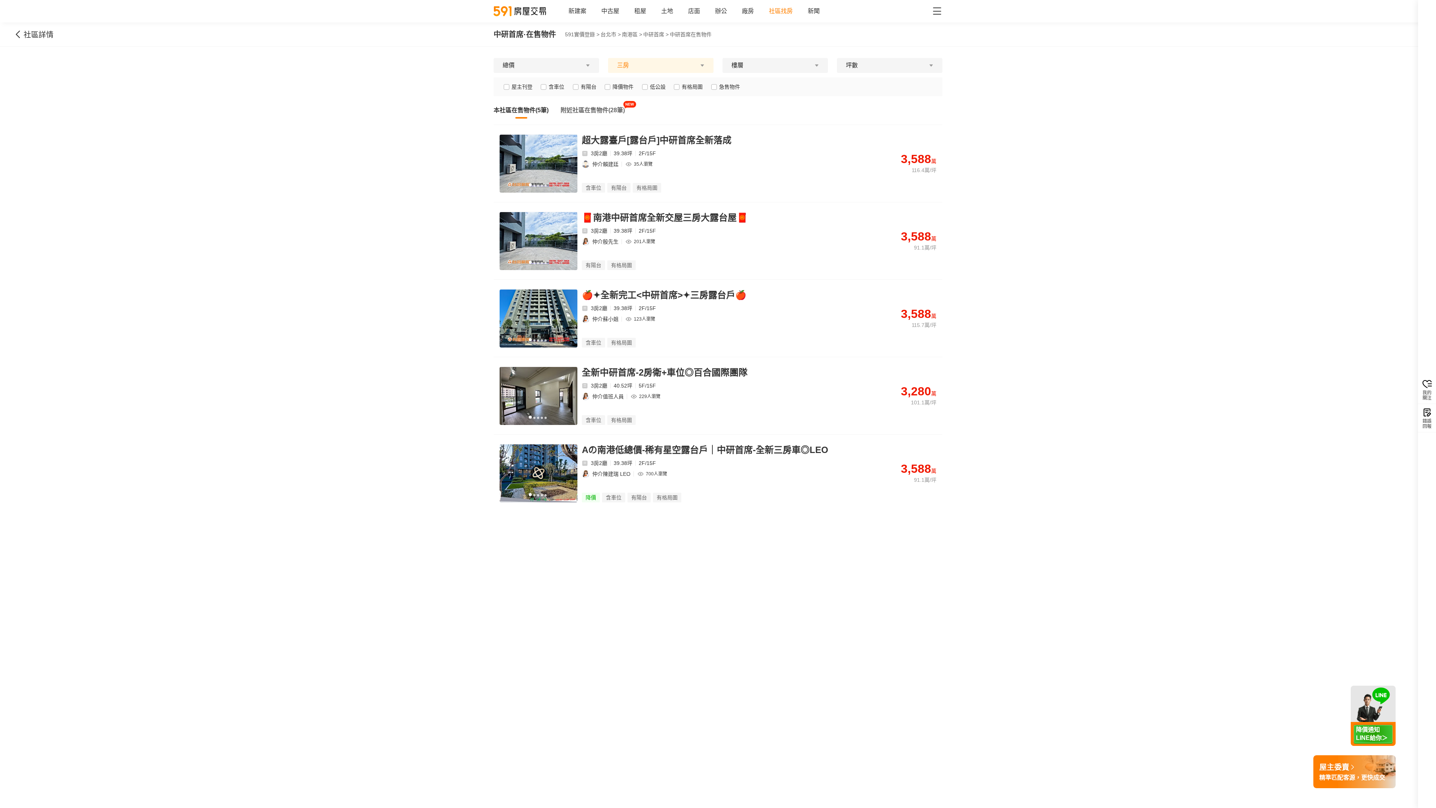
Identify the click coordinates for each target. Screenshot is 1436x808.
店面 (694, 11)
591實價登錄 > (582, 34)
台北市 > (611, 34)
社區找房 (781, 11)
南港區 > (632, 34)
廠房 (748, 11)
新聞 (814, 11)
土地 (667, 11)
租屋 (640, 11)
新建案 (577, 11)
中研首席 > (656, 34)
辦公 (721, 11)
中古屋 (610, 11)
